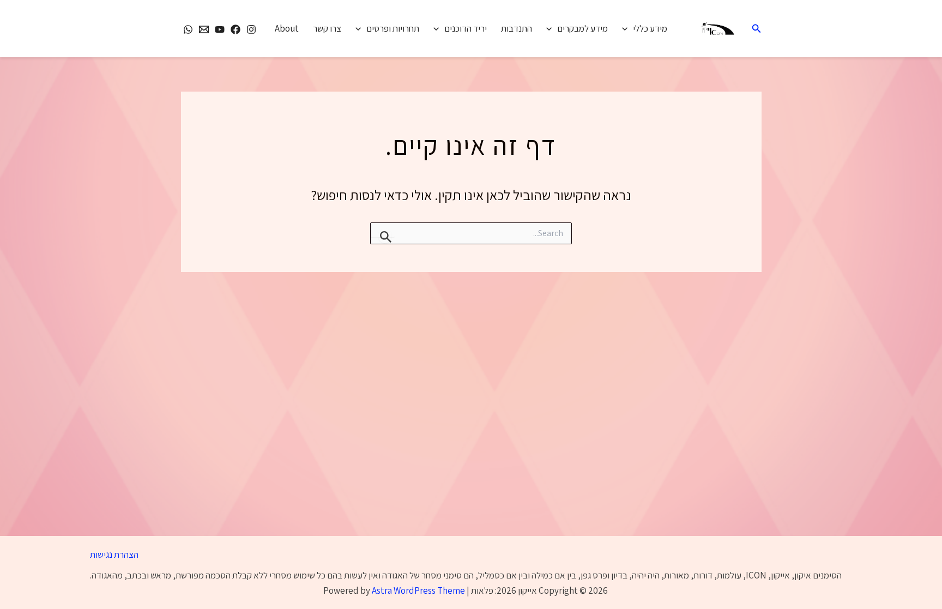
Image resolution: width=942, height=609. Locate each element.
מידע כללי (650, 28)
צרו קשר (327, 28)
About (287, 28)
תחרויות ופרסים (392, 28)
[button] (755, 29)
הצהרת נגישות (114, 554)
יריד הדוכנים (465, 28)
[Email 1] (203, 29)
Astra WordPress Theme (418, 590)
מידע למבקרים (582, 28)
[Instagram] (251, 29)
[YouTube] (219, 29)
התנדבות (516, 28)
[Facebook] (235, 29)
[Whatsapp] (188, 29)
